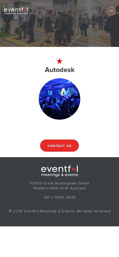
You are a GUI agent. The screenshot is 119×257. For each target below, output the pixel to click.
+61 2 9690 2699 (59, 197)
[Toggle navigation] (111, 11)
